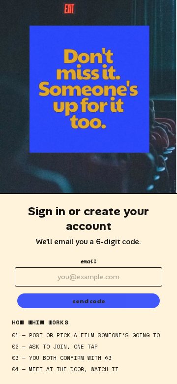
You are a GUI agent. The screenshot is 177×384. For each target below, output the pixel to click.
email (89, 261)
